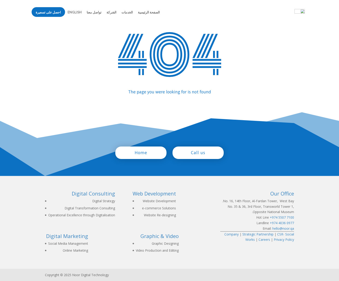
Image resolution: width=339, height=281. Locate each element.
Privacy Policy (284, 239)
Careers (264, 239)
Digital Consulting (93, 193)
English (75, 12)
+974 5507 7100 (282, 217)
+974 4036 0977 (282, 223)
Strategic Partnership (258, 234)
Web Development (154, 193)
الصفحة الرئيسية (149, 12)
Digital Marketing (67, 235)
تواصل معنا (94, 12)
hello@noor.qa (283, 228)
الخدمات (127, 12)
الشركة (111, 12)
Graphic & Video (159, 235)
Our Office (282, 193)
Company (231, 234)
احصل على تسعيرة (48, 13)
